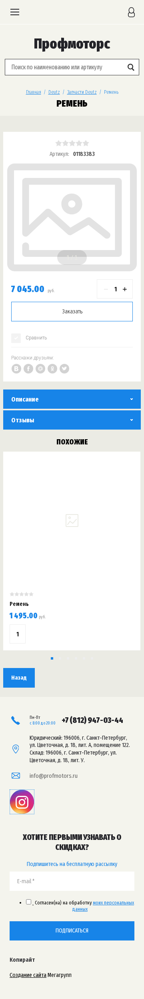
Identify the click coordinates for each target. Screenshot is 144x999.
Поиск (131, 67)
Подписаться (72, 930)
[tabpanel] (72, 217)
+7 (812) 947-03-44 (92, 720)
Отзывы (22, 420)
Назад (19, 677)
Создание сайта (28, 975)
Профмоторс (72, 43)
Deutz (54, 92)
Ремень (19, 603)
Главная (33, 92)
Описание (25, 399)
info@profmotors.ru (54, 775)
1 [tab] (68, 257)
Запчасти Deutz (82, 92)
